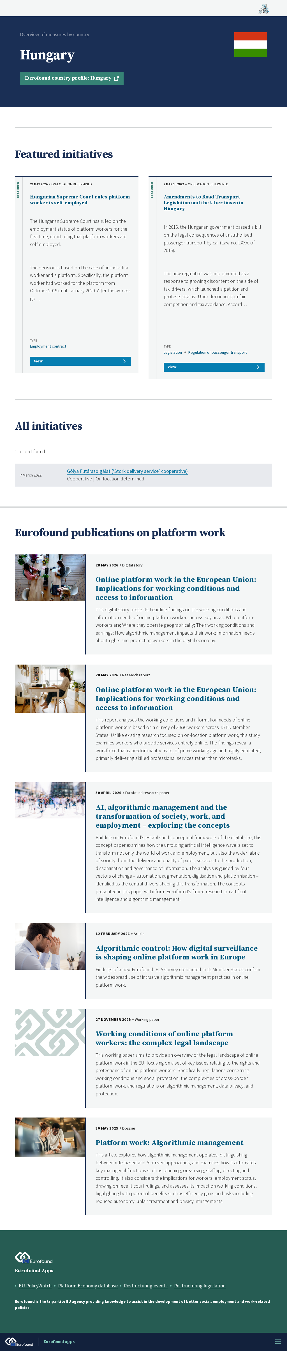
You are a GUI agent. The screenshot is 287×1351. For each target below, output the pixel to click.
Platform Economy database (88, 1286)
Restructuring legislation (200, 1286)
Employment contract (48, 346)
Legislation (173, 352)
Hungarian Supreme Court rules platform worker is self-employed (80, 200)
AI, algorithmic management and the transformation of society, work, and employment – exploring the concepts (163, 816)
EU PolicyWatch (35, 1286)
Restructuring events (146, 1286)
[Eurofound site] (34, 1258)
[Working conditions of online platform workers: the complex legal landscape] (50, 1032)
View (38, 361)
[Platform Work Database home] (263, 8)
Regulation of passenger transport (217, 352)
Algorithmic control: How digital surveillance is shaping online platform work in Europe (177, 953)
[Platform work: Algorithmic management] (50, 1136)
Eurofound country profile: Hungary (68, 78)
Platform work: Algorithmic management (170, 1143)
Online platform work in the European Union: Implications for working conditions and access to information (176, 588)
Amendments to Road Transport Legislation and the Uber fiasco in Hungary (203, 203)
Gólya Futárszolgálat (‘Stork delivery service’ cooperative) (127, 471)
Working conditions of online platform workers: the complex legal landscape (164, 1039)
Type (33, 340)
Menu (278, 1342)
